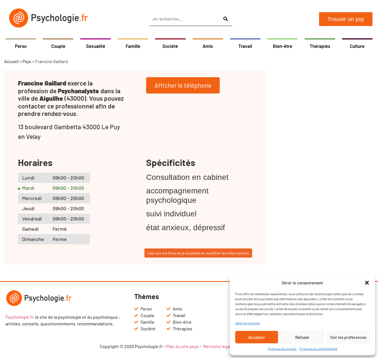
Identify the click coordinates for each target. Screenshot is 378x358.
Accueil (11, 61)
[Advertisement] (324, 153)
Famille (133, 46)
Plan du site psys (182, 346)
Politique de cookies (282, 349)
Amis (208, 46)
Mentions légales (219, 346)
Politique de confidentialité (318, 349)
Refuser (302, 337)
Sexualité (95, 46)
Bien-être (282, 46)
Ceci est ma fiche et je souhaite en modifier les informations (198, 253)
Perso (21, 46)
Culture (357, 46)
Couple (58, 46)
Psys (26, 61)
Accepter (256, 337)
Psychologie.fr (19, 317)
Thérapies (320, 46)
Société (170, 46)
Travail (245, 46)
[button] (367, 283)
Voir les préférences (348, 337)
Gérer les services (247, 323)
